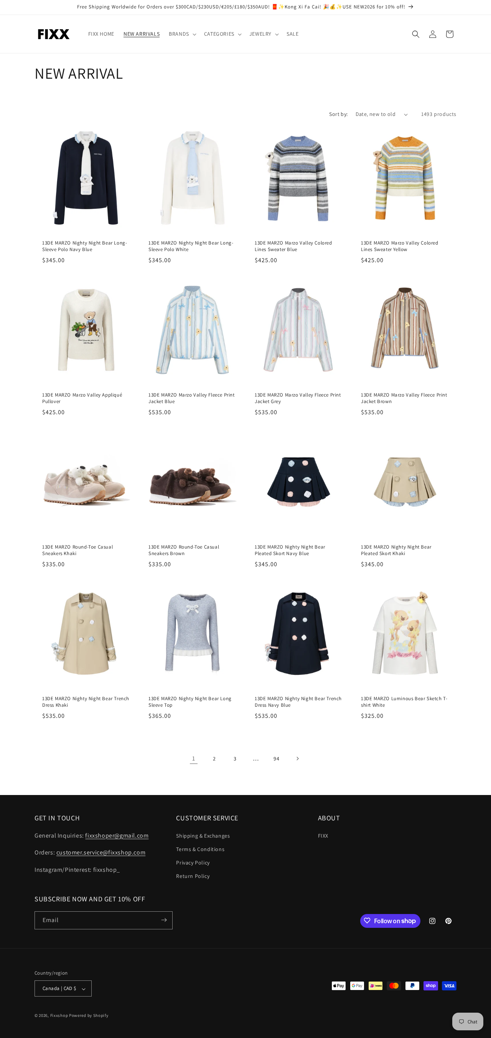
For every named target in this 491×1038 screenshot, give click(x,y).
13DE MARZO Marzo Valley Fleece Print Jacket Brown (404, 398)
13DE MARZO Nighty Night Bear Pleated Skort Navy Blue (290, 550)
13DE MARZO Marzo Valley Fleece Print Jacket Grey (298, 398)
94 (276, 758)
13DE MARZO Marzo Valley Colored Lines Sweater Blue (293, 246)
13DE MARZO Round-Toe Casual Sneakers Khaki (77, 550)
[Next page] (297, 758)
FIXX (323, 835)
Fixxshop (59, 1015)
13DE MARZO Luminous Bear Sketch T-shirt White (404, 702)
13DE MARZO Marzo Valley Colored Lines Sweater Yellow (399, 246)
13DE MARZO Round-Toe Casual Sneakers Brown (183, 550)
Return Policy (192, 876)
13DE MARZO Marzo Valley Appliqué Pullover (82, 398)
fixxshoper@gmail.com (116, 835)
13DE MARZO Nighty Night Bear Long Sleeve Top (190, 702)
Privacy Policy (192, 862)
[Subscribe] (163, 920)
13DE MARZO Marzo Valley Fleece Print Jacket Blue (191, 398)
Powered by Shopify (89, 1015)
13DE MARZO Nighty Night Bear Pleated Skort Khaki (396, 550)
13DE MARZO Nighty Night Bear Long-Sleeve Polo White (190, 246)
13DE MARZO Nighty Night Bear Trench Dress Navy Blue (298, 702)
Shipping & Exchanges (203, 835)
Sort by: (338, 114)
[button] (181, 34)
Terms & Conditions (200, 848)
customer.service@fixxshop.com (100, 852)
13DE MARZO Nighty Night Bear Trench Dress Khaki (85, 702)
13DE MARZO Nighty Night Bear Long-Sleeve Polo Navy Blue (84, 246)
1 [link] (193, 758)
